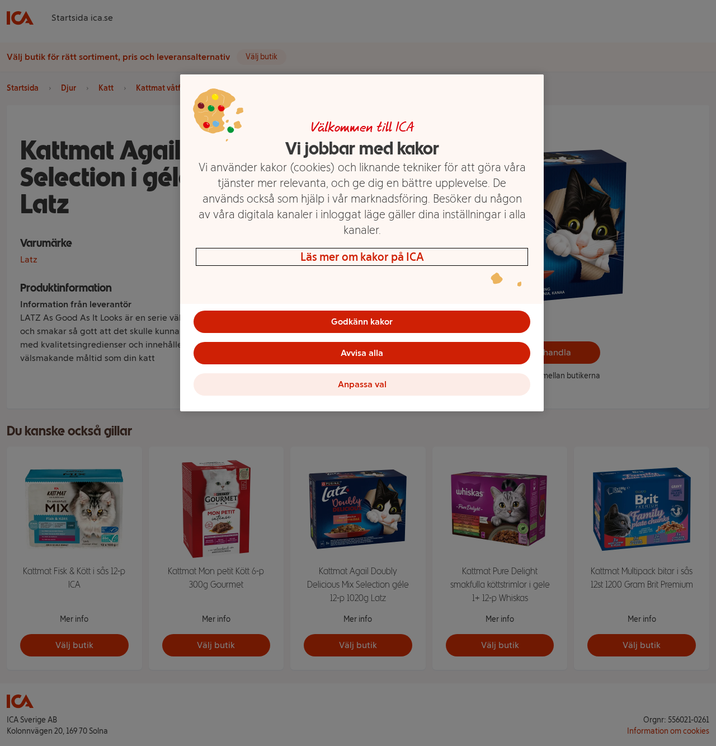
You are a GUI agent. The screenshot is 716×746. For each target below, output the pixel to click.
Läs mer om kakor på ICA (362, 257)
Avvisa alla (362, 353)
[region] (362, 242)
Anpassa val (362, 384)
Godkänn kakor (362, 321)
